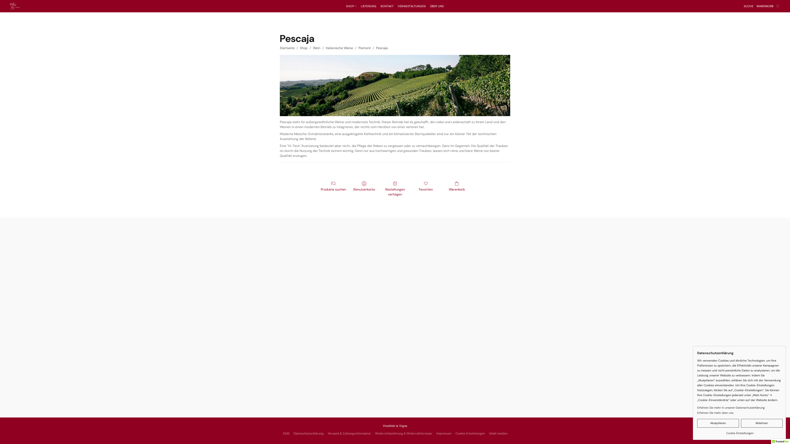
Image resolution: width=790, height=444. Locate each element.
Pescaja (382, 48)
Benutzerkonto (364, 189)
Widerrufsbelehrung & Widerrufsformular (403, 433)
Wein (316, 48)
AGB (286, 433)
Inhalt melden (498, 433)
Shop (350, 6)
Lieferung (368, 6)
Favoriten (426, 189)
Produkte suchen (333, 189)
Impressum (443, 433)
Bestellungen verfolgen (395, 192)
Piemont (364, 48)
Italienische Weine (339, 48)
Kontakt (387, 6)
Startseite (287, 48)
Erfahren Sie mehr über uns (715, 413)
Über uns (437, 6)
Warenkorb (457, 189)
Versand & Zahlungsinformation (349, 433)
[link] (740, 432)
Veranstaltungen (412, 6)
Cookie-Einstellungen (470, 433)
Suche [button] (749, 6)
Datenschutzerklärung (309, 433)
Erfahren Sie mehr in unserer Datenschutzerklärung (731, 407)
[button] (15, 6)
